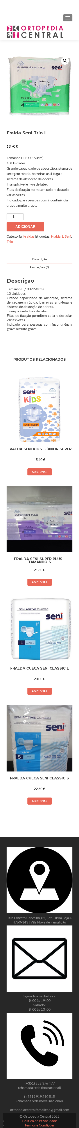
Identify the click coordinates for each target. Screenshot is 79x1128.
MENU (18, 5)
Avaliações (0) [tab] (39, 267)
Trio (10, 241)
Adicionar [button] (39, 471)
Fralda (56, 236)
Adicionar (25, 227)
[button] (65, 61)
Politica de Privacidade (39, 1121)
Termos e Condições (39, 1125)
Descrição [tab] (39, 259)
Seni (68, 236)
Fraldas (28, 236)
